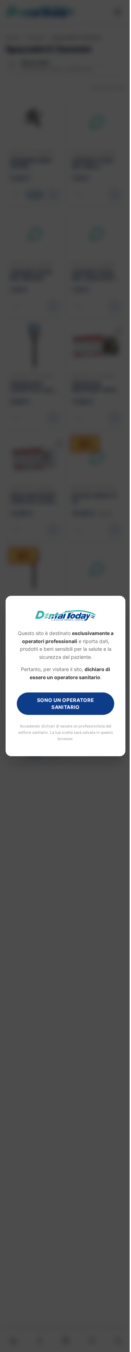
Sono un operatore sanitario (63, 703)
